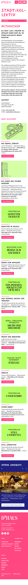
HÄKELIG (4, 373)
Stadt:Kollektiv (6, 546)
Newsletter (5, 560)
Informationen (19, 538)
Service (3, 555)
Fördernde (4, 565)
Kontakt (4, 558)
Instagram (2, 533)
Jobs (2, 569)
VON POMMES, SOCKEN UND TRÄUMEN (12, 299)
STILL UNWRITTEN (8, 445)
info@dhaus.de (10, 530)
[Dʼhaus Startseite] (6, 2)
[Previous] (22, 468)
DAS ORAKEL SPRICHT (10, 143)
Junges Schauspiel (7, 544)
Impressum (16, 574)
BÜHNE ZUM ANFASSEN (10, 262)
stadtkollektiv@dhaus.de (13, 112)
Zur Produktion (8, 156)
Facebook (5, 533)
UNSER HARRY (7, 407)
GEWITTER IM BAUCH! (10, 226)
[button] (16, 2)
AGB (2, 576)
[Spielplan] (20, 2)
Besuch (17, 546)
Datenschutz (6, 574)
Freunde (3, 563)
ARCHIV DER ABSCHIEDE (10, 337)
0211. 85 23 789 (10, 110)
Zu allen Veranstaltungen (13, 505)
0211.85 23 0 (9, 528)
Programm (18, 542)
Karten (17, 544)
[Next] (26, 468)
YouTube (8, 533)
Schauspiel (4, 542)
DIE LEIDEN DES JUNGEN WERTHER (11, 182)
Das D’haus (18, 548)
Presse (3, 567)
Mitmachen (5, 21)
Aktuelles (18, 550)
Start (2, 538)
